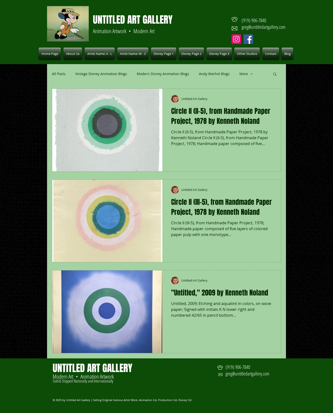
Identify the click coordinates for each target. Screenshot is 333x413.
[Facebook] (248, 39)
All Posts (59, 73)
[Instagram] (236, 39)
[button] (99, 54)
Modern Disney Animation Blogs (163, 73)
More (243, 73)
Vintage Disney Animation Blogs (101, 73)
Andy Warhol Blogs (214, 73)
